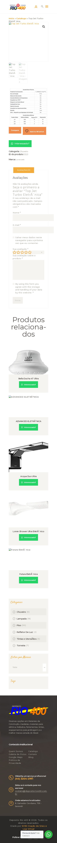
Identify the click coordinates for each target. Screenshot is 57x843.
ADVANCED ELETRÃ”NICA (28, 421)
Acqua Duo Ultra (28, 476)
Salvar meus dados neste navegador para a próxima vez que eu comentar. (29, 240)
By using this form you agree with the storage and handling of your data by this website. (28, 288)
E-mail (17, 225)
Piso (19, 625)
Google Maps (16, 757)
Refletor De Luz (25, 632)
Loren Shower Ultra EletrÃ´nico (28, 531)
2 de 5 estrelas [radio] (18, 252)
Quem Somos (16, 751)
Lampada (21, 618)
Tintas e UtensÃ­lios (27, 639)
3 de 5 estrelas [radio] (22, 252)
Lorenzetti (20, 160)
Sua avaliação (20, 249)
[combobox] (28, 667)
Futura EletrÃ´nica (28, 574)
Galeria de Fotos (17, 754)
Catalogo (21, 18)
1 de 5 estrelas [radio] (14, 252)
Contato (32, 754)
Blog (30, 757)
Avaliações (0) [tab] (23, 170)
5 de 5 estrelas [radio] (30, 252)
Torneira (21, 645)
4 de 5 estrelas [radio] (26, 252)
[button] (43, 26)
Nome (17, 212)
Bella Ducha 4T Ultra (28, 378)
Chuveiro (24, 151)
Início (11, 18)
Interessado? (21, 143)
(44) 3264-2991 (24, 778)
